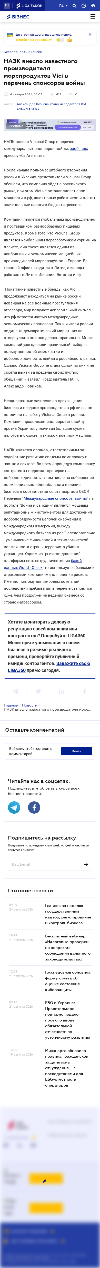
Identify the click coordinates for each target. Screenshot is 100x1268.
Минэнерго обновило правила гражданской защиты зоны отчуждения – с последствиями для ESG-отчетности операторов (66, 1067)
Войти (77, 751)
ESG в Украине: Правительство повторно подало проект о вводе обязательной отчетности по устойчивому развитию (67, 1019)
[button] (7, 6)
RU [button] (61, 6)
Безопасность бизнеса (23, 52)
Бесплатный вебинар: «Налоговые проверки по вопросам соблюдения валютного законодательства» (68, 947)
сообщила (79, 148)
